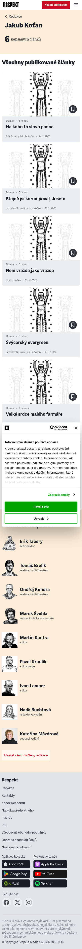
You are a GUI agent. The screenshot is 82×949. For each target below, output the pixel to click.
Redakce (15, 16)
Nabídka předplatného (18, 811)
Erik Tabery (12, 136)
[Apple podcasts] (50, 864)
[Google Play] (16, 874)
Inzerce (7, 818)
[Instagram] (28, 906)
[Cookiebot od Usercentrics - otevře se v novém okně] (50, 428)
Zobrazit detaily (59, 494)
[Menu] (76, 5)
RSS (5, 825)
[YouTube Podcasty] (50, 874)
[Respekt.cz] (11, 4)
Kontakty (8, 796)
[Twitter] (17, 906)
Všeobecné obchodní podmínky (24, 833)
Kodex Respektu (13, 803)
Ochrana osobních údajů (19, 840)
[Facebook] (6, 906)
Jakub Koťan (27, 136)
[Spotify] (50, 883)
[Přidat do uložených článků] (73, 109)
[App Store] (16, 864)
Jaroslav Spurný (15, 208)
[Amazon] (16, 883)
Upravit (39, 518)
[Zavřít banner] (76, 427)
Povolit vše (41, 506)
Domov (10, 120)
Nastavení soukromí (16, 847)
